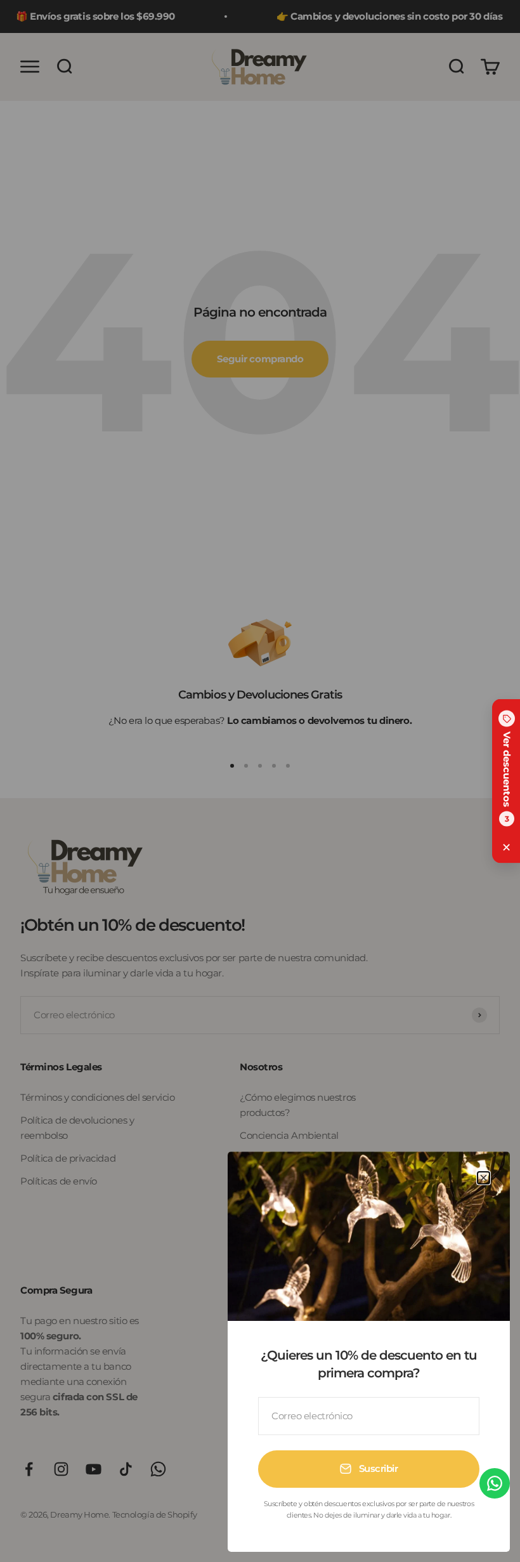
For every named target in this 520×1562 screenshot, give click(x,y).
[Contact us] (494, 1483)
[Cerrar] (484, 1178)
